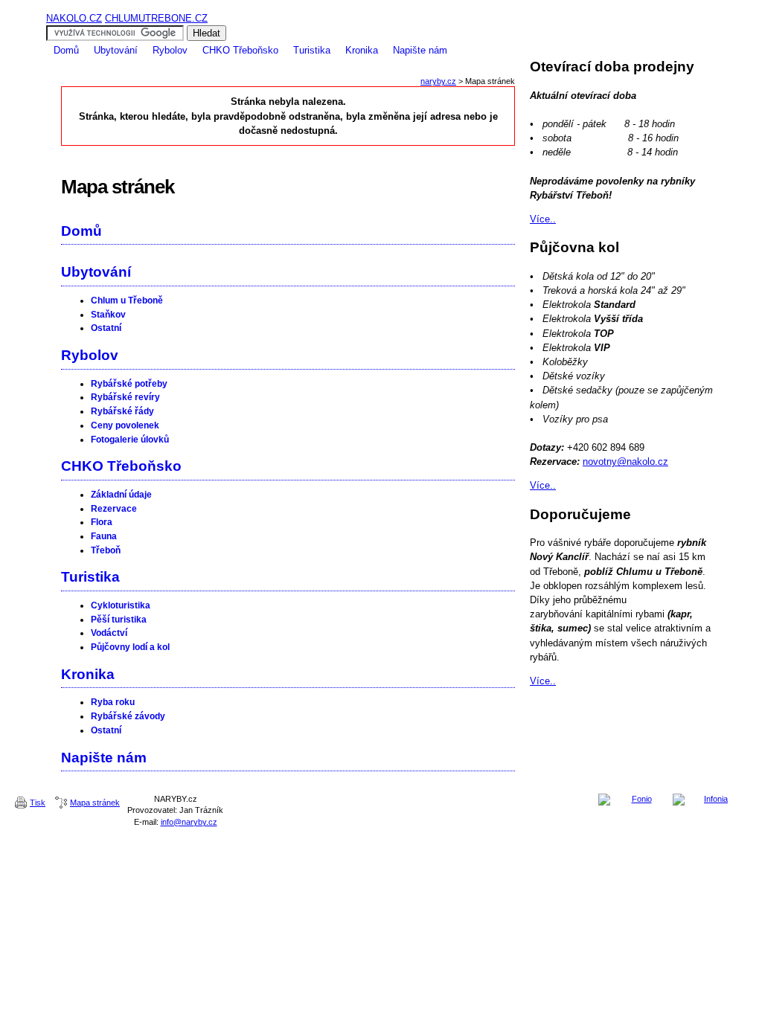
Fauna (104, 536)
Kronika (361, 50)
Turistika (311, 50)
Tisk (37, 802)
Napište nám (420, 50)
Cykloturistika (120, 605)
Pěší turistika (119, 619)
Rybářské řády (122, 411)
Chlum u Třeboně (127, 300)
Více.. (543, 219)
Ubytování (116, 50)
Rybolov (170, 50)
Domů (66, 50)
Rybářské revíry (125, 397)
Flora (101, 522)
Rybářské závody (128, 716)
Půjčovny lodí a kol (130, 647)
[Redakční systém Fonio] (635, 800)
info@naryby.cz (189, 821)
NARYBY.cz (381, 5)
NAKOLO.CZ (74, 18)
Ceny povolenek (125, 425)
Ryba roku (113, 702)
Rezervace (114, 509)
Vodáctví (109, 633)
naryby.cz (438, 81)
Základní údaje (121, 494)
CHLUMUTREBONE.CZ (156, 18)
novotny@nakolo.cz (625, 461)
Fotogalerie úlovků (130, 439)
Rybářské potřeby (129, 384)
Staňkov (108, 314)
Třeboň (106, 550)
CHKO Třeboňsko (240, 50)
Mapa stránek (95, 802)
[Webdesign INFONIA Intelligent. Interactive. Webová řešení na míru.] (710, 800)
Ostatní (106, 328)
